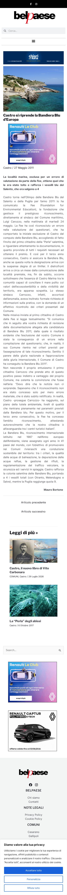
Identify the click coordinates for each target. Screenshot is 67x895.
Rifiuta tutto (33, 888)
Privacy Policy (33, 814)
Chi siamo (33, 797)
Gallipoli (34, 836)
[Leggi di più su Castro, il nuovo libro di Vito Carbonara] (34, 551)
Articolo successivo (33, 511)
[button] (33, 41)
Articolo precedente (33, 502)
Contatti (33, 801)
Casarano (33, 832)
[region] (33, 867)
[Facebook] (30, 784)
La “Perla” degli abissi (25, 621)
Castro (7, 167)
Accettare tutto (34, 870)
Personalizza (33, 879)
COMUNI (14, 576)
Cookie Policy (33, 818)
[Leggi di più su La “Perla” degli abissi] (34, 600)
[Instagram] (36, 784)
